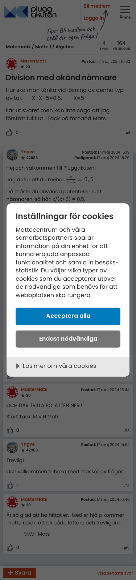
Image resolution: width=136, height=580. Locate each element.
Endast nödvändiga (68, 338)
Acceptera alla (68, 316)
